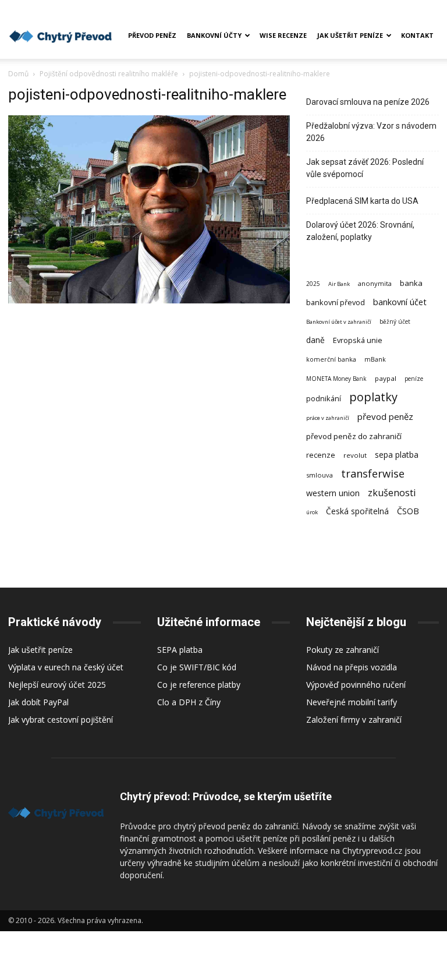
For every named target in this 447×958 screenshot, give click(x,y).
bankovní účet (400, 301)
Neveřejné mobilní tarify (351, 702)
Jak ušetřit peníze (350, 35)
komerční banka (331, 359)
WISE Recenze (283, 35)
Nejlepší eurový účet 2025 (57, 684)
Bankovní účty (214, 35)
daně (315, 339)
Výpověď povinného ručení (356, 684)
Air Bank (339, 284)
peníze (414, 378)
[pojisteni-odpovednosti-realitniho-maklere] (149, 300)
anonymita (375, 283)
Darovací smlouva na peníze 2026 (368, 102)
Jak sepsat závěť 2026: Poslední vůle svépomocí (365, 168)
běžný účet (394, 321)
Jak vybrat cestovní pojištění (60, 719)
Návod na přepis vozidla (351, 667)
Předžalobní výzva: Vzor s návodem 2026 (371, 132)
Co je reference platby (198, 684)
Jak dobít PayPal (38, 702)
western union (333, 493)
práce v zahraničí (327, 418)
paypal (385, 378)
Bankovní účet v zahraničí (338, 322)
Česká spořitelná (357, 511)
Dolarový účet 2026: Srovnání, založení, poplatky (360, 231)
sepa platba (396, 454)
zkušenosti (392, 493)
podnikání (323, 398)
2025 (313, 284)
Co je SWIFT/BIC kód (196, 667)
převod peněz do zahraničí (354, 436)
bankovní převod (335, 302)
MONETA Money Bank (336, 378)
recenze (320, 455)
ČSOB (408, 511)
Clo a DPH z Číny (189, 702)
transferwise (373, 473)
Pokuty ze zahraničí (342, 649)
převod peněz (385, 416)
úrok (312, 512)
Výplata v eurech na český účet (65, 667)
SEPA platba (180, 649)
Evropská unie (357, 340)
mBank (375, 359)
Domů (18, 74)
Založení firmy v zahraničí (354, 719)
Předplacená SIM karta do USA (362, 201)
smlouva (319, 475)
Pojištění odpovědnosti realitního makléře (109, 74)
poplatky (373, 397)
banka (411, 283)
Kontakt (417, 35)
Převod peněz (152, 35)
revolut (355, 455)
